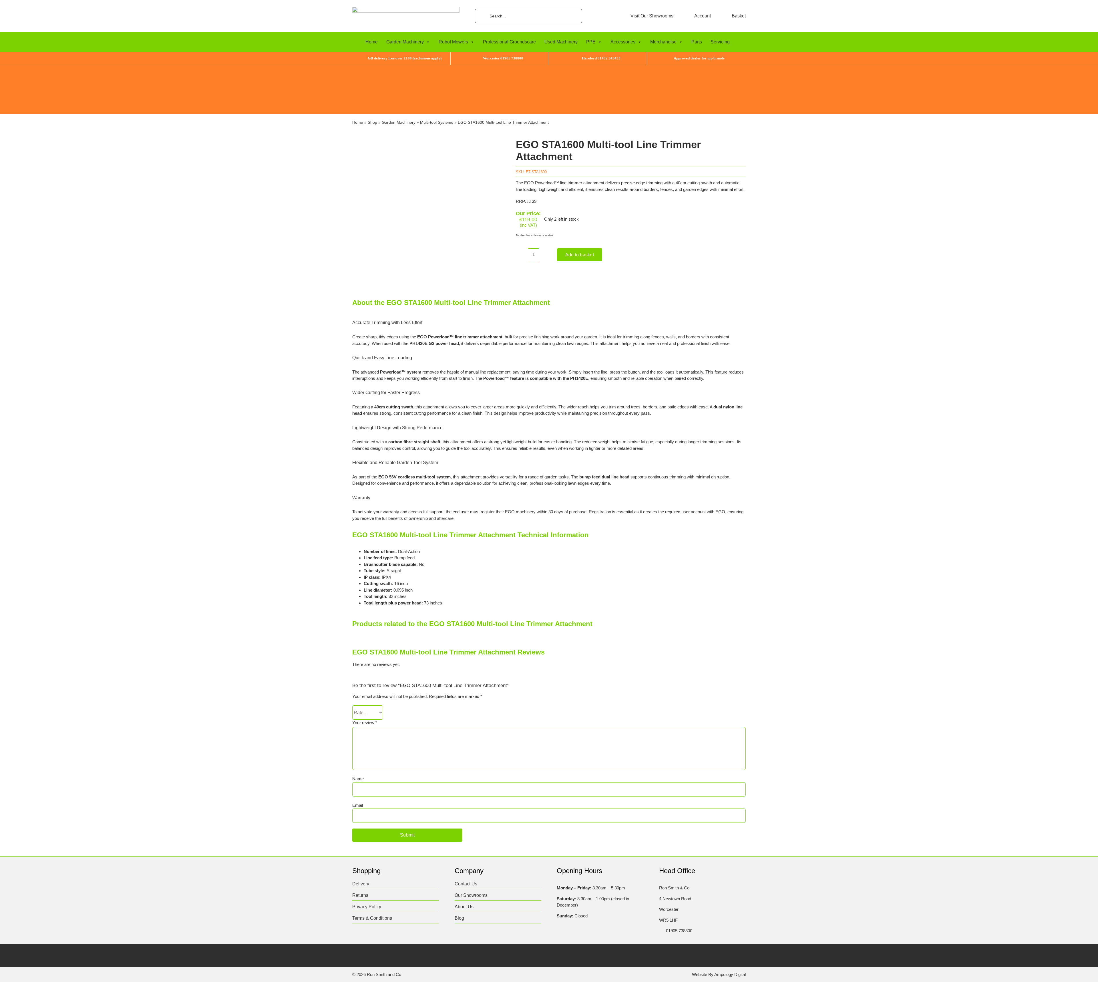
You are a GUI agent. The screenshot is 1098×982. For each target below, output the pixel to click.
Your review (364, 722)
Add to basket (579, 254)
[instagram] (377, 954)
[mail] (410, 954)
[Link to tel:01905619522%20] (661, 931)
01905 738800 (511, 58)
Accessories (622, 41)
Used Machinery (561, 41)
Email (357, 805)
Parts (696, 41)
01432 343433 (609, 58)
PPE (591, 41)
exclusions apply (427, 58)
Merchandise (663, 41)
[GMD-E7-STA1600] (426, 210)
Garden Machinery (405, 41)
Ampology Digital (730, 974)
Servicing (720, 41)
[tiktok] (388, 954)
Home (371, 41)
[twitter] (366, 954)
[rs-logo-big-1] (405, 9)
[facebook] (355, 954)
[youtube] (399, 954)
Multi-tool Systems (436, 122)
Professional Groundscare (509, 41)
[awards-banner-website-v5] (548, 67)
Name (358, 778)
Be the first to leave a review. (535, 235)
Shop (372, 122)
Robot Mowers (453, 41)
